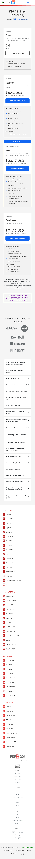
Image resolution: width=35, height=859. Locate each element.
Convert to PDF (10, 715)
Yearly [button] (18, 19)
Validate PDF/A (10, 631)
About (17, 814)
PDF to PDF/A (10, 691)
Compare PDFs (10, 563)
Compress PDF (10, 596)
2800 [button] (9, 190)
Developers (17, 838)
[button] (8, 2)
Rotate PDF (9, 532)
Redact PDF (9, 558)
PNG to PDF (9, 724)
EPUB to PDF (10, 707)
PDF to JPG (9, 664)
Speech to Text (10, 737)
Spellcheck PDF (10, 627)
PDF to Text (9, 669)
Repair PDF (9, 618)
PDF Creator (9, 550)
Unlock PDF (9, 614)
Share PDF (9, 567)
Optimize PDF (10, 640)
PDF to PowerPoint (11, 678)
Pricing (17, 835)
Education (17, 776)
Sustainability (16, 820)
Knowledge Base (17, 797)
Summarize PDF (11, 644)
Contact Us (14, 854)
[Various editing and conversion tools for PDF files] (4, 2)
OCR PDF (8, 622)
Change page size (11, 600)
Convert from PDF (11, 686)
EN (22, 854)
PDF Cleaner (9, 545)
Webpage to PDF (11, 742)
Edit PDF (8, 514)
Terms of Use (8, 850)
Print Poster (9, 576)
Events (18, 800)
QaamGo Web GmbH (27, 847)
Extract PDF (9, 536)
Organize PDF (10, 528)
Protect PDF (9, 605)
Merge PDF (9, 519)
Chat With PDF (10, 649)
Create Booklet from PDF (13, 580)
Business (17, 774)
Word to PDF (10, 711)
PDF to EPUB (10, 682)
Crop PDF (9, 541)
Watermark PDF (11, 572)
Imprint (28, 850)
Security (17, 823)
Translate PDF (10, 609)
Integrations (17, 779)
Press (17, 803)
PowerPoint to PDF (11, 733)
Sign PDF (8, 554)
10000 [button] (9, 261)
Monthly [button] (9, 19)
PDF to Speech (10, 695)
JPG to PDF (9, 720)
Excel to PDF (9, 729)
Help (17, 791)
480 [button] (9, 128)
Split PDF (8, 523)
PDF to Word (10, 660)
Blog (17, 794)
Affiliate (17, 782)
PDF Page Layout (11, 585)
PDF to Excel (9, 673)
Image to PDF (10, 746)
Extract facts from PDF (12, 636)
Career (18, 817)
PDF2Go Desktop (17, 832)
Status (17, 805)
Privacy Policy (19, 850)
